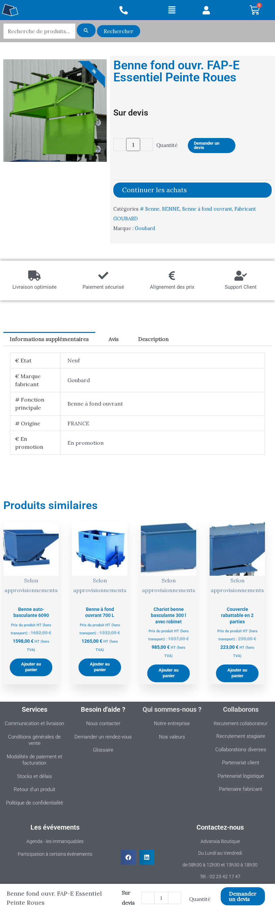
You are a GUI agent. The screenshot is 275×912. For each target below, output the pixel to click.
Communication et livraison (34, 723)
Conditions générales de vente (34, 740)
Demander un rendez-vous (103, 737)
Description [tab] (153, 339)
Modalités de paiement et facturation (34, 760)
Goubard (145, 228)
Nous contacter (103, 723)
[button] (172, 10)
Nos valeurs (172, 737)
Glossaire (103, 750)
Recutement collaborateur (241, 723)
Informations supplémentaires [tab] (49, 339)
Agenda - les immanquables (55, 841)
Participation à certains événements (55, 854)
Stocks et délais (34, 776)
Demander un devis (206, 145)
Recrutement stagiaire (240, 736)
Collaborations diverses (240, 750)
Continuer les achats (154, 190)
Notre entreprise (172, 723)
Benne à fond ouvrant (207, 209)
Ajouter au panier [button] (31, 666)
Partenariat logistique (241, 776)
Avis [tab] (114, 339)
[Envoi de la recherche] (86, 30)
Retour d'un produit (34, 789)
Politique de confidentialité (34, 803)
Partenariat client (240, 763)
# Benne (150, 209)
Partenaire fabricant (240, 789)
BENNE (171, 209)
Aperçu (31, 595)
